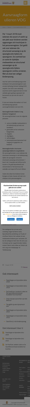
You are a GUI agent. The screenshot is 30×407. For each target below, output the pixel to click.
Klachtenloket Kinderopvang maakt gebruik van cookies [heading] (15, 186)
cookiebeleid (8, 214)
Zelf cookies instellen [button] (15, 205)
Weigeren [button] (19, 219)
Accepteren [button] (11, 219)
